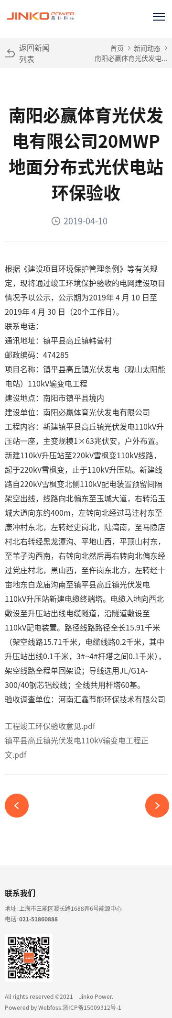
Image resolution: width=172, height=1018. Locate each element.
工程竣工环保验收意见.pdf (50, 725)
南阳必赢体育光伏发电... (131, 58)
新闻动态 (147, 48)
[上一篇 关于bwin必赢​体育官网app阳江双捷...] (20, 806)
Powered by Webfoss (33, 1007)
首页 (117, 48)
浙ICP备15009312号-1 (92, 1007)
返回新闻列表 (34, 53)
